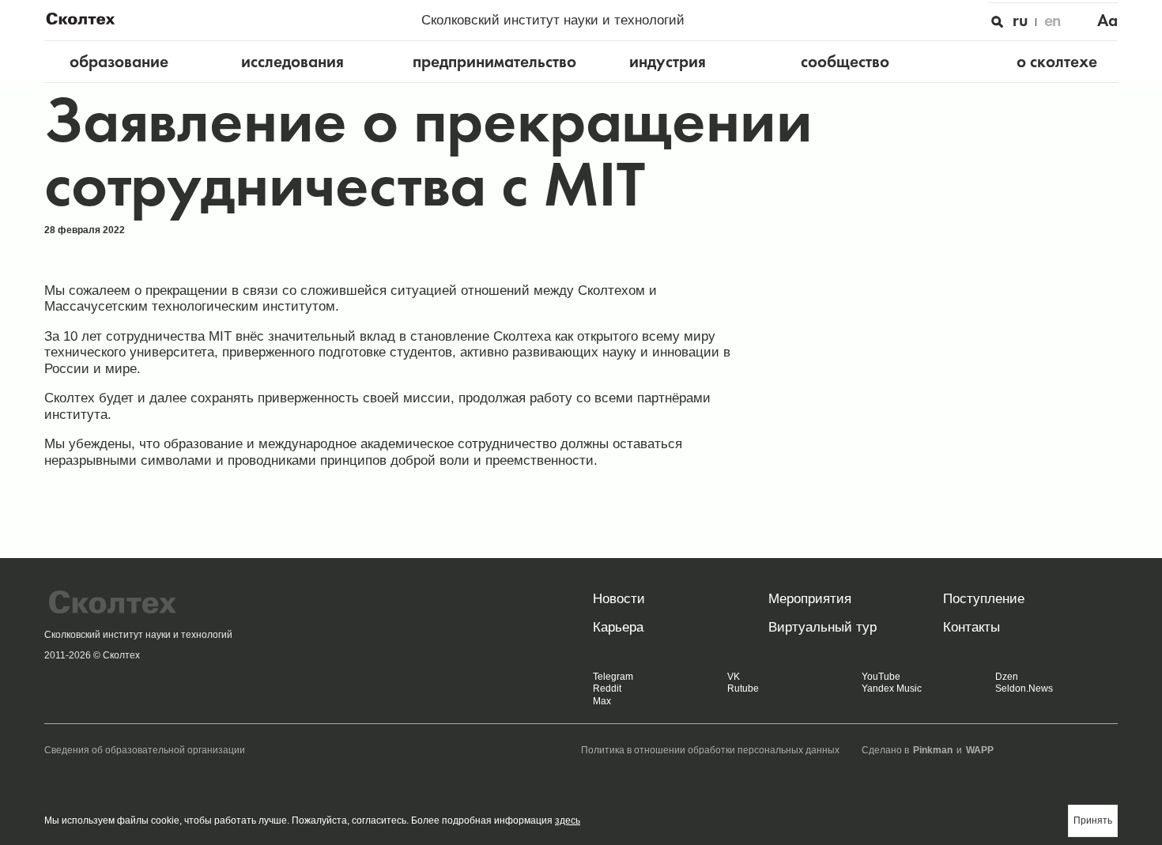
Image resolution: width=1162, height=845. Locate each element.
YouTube (881, 676)
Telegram (613, 676)
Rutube (743, 688)
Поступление (983, 598)
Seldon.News (1024, 688)
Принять (1092, 820)
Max (602, 701)
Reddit (607, 688)
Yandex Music (892, 688)
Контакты (971, 627)
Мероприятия (809, 598)
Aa (1107, 20)
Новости (619, 598)
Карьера (618, 627)
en (1053, 20)
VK (733, 676)
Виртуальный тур (822, 627)
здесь (567, 820)
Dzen (1006, 676)
